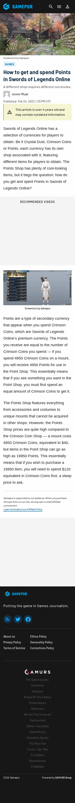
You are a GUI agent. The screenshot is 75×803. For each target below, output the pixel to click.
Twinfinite (37, 685)
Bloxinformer (37, 761)
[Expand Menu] (59, 6)
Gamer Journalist (37, 726)
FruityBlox (37, 755)
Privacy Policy (12, 642)
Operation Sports (37, 737)
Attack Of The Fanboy (37, 697)
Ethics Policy (38, 636)
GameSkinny (37, 732)
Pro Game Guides (37, 679)
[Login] (67, 6)
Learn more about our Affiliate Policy (22, 509)
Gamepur (38, 691)
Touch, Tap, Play (37, 749)
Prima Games (37, 703)
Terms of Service (14, 648)
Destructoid (37, 720)
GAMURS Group (63, 777)
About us (9, 636)
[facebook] (28, 619)
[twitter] (17, 619)
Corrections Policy (42, 648)
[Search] (51, 6)
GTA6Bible (37, 766)
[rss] (7, 619)
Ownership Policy (41, 642)
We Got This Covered (37, 714)
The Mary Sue (37, 743)
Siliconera (37, 708)
